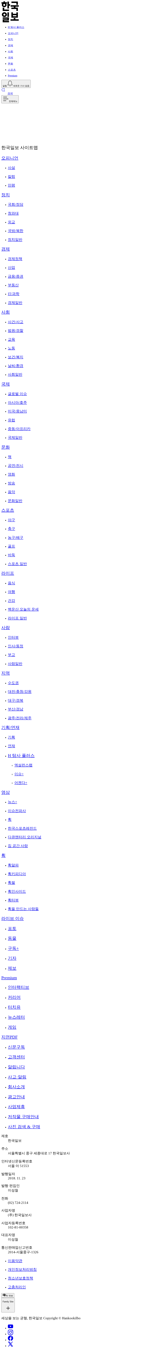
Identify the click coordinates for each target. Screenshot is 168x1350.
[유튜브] (10, 1328)
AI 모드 (9, 126)
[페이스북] (10, 1340)
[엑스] (10, 1345)
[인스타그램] (10, 1334)
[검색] (13, 119)
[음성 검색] (5, 119)
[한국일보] (10, 21)
